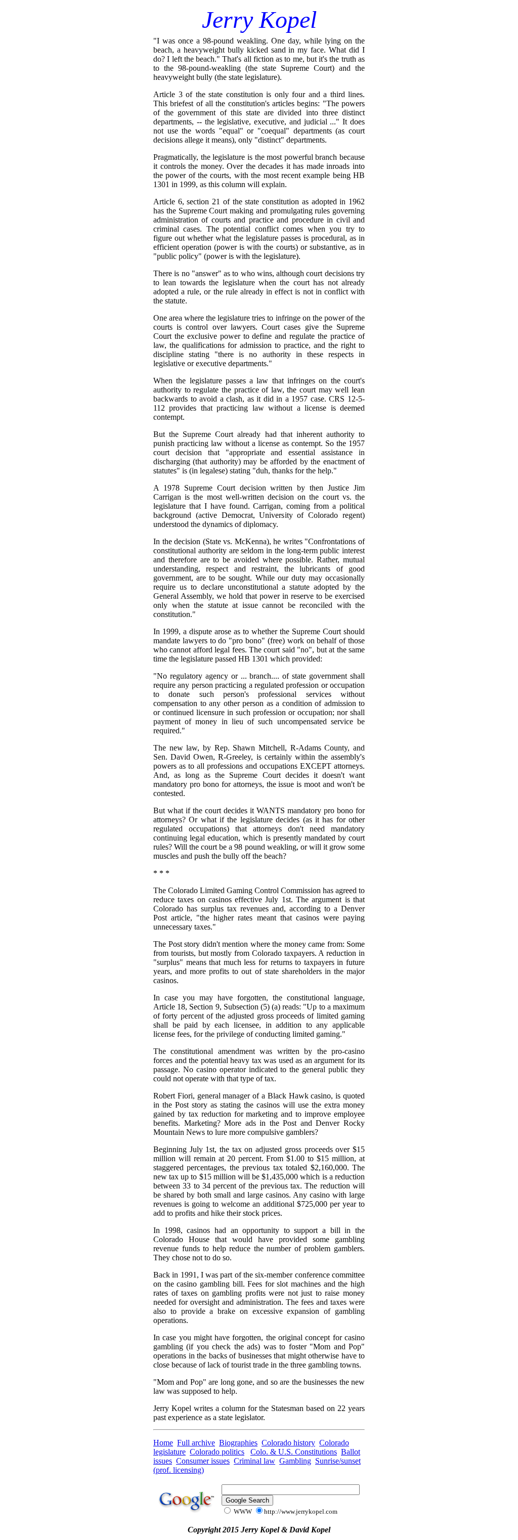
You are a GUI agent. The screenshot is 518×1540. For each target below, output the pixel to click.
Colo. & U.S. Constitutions (293, 1451)
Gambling (295, 1461)
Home (163, 1442)
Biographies (238, 1442)
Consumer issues (203, 1461)
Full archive (196, 1442)
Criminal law (254, 1461)
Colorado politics (217, 1451)
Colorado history (288, 1442)
